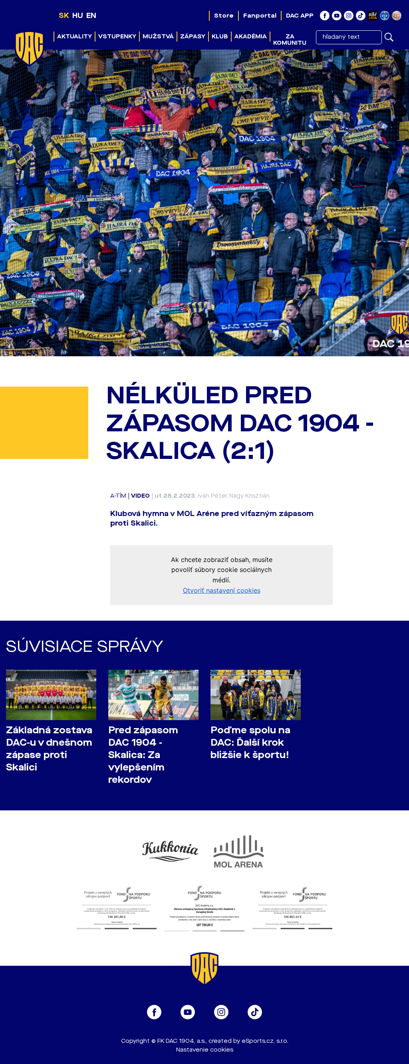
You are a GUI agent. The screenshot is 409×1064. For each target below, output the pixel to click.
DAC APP (300, 15)
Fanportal (259, 15)
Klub (220, 36)
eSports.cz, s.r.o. (265, 1041)
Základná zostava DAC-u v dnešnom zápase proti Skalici (49, 749)
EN (91, 15)
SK (64, 15)
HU (77, 15)
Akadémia (250, 36)
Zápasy (192, 36)
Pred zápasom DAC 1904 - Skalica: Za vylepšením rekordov (143, 755)
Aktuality (74, 36)
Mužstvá (158, 36)
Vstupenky (117, 36)
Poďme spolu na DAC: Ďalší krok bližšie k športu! (250, 742)
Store (224, 15)
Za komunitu (289, 40)
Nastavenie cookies (204, 1050)
